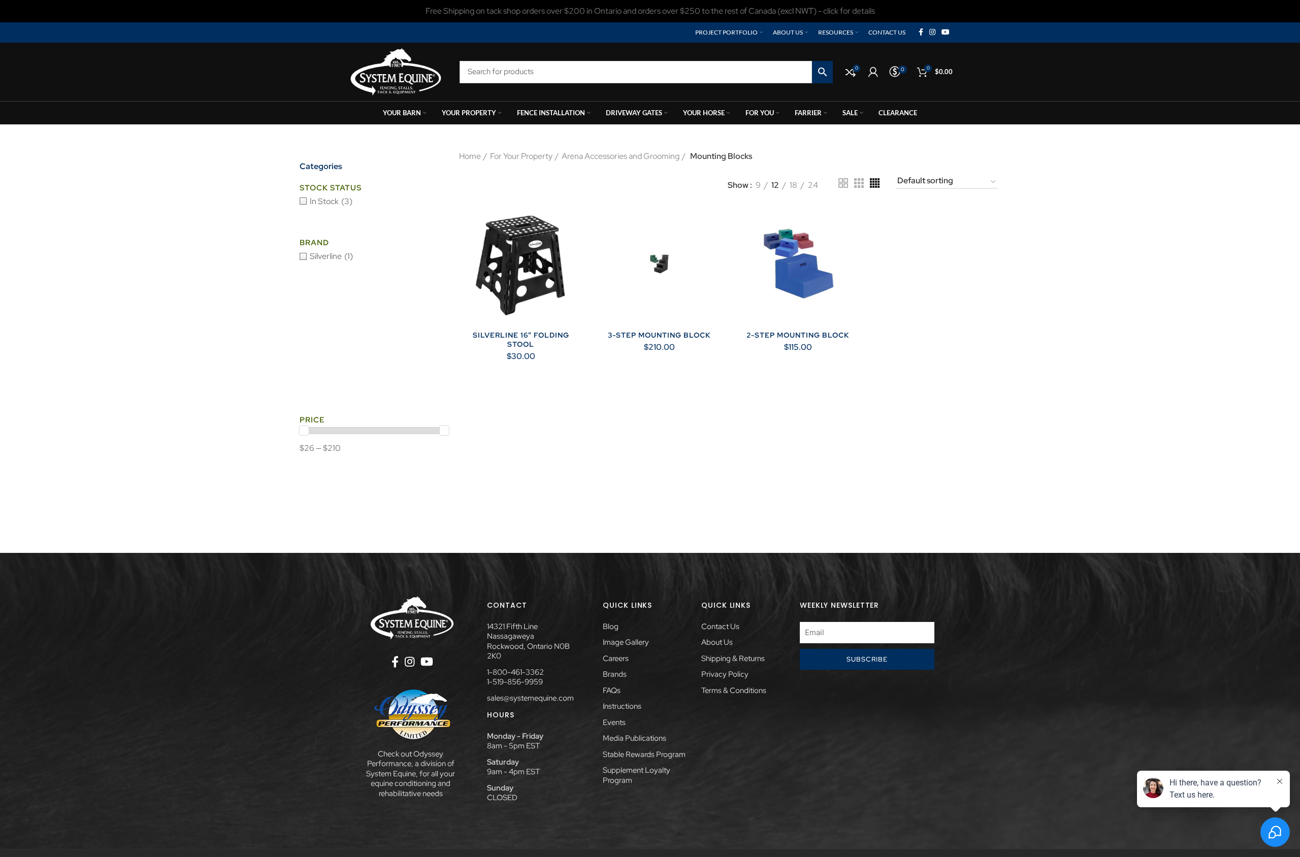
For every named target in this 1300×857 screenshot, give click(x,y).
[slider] (304, 430)
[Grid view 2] (843, 183)
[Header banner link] (650, 11)
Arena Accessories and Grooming (620, 156)
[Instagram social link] (932, 32)
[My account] (873, 72)
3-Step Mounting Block (659, 335)
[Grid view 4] (875, 183)
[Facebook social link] (921, 32)
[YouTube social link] (945, 32)
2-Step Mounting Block (797, 335)
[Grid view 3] (859, 183)
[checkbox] (374, 201)
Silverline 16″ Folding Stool (521, 340)
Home (470, 156)
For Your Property (521, 156)
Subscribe (867, 659)
